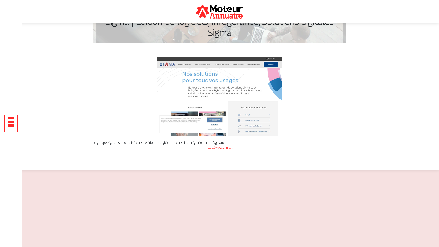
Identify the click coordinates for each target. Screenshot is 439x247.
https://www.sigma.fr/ (219, 147)
